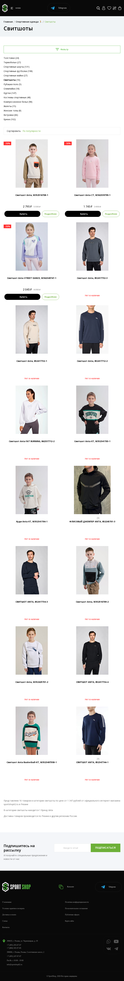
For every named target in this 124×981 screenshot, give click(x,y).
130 (34, 265)
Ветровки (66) (11, 115)
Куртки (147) (10, 93)
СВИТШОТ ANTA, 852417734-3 (32, 601)
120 (28, 265)
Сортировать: (14, 131)
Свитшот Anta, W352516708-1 (31, 195)
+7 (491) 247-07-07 (14, 956)
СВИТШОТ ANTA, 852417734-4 (92, 682)
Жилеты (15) (10, 106)
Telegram (62, 8)
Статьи (4, 921)
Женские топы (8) (12, 110)
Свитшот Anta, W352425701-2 (31, 682)
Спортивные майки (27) (16, 75)
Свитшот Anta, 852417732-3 (92, 278)
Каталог (70, 887)
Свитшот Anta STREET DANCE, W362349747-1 (31, 278)
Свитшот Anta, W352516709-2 (92, 601)
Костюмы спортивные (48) (17, 97)
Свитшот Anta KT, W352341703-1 (92, 441)
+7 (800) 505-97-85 (14, 948)
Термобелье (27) (12, 62)
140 (28, 182)
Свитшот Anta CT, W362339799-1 (92, 195)
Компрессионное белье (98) (18, 101)
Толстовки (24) (11, 58)
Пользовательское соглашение (76, 908)
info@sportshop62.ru (14, 964)
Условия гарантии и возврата (13, 908)
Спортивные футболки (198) (18, 71)
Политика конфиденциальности (77, 902)
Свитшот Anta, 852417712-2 (92, 361)
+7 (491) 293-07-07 (14, 945)
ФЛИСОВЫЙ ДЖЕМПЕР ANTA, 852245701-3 (92, 521)
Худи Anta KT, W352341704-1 (31, 521)
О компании (6, 902)
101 (92, 182)
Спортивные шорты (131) (16, 66)
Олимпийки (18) (12, 88)
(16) (12, 79)
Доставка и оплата (9, 915)
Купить (23, 213)
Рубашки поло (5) (12, 84)
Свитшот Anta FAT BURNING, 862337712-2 (31, 441)
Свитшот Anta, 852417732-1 (31, 361)
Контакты (6, 927)
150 (34, 182)
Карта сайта (69, 921)
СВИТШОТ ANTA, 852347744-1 (92, 762)
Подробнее (50, 213)
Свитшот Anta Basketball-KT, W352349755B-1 (32, 762)
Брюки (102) (10, 119)
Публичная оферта (72, 915)
